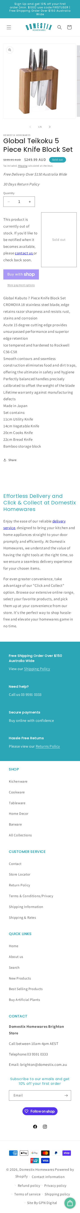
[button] (9, 27)
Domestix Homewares (36, 1169)
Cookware (17, 792)
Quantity (8, 193)
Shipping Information (26, 906)
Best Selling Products (26, 989)
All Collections (20, 835)
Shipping (22, 165)
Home (13, 946)
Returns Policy (48, 746)
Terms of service (27, 1194)
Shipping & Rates (22, 917)
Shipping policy (57, 1194)
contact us (24, 253)
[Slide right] (50, 127)
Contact (15, 863)
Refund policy (29, 1185)
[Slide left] (30, 127)
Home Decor (18, 813)
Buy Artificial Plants (24, 999)
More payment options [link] (21, 285)
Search (14, 967)
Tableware (17, 803)
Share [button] (12, 460)
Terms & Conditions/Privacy (31, 896)
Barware (15, 824)
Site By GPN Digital (42, 1202)
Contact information (48, 1176)
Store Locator (19, 874)
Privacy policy (55, 1185)
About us (16, 956)
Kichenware (18, 781)
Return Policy (19, 885)
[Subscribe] (66, 1095)
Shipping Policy (37, 668)
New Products (20, 978)
